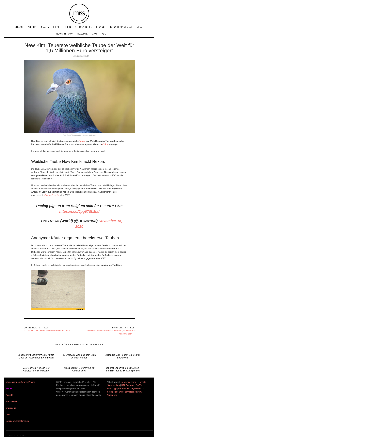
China (105, 144)
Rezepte (82, 34)
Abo (104, 34)
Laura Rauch (83, 56)
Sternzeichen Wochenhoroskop (122, 392)
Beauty (45, 27)
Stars (19, 27)
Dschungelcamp (128, 382)
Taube (82, 141)
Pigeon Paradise (52, 195)
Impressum (11, 408)
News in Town (64, 34)
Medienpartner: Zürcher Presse (20, 382)
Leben (67, 27)
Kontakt (9, 395)
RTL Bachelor (127, 385)
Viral (140, 27)
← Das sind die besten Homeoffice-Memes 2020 (47, 330)
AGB (8, 414)
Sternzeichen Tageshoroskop (131, 388)
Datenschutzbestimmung (17, 421)
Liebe (56, 27)
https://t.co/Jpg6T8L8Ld (79, 211)
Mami (95, 34)
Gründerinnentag (121, 27)
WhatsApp (111, 388)
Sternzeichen (83, 27)
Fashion (31, 27)
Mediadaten (11, 401)
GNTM (139, 385)
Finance (101, 27)
